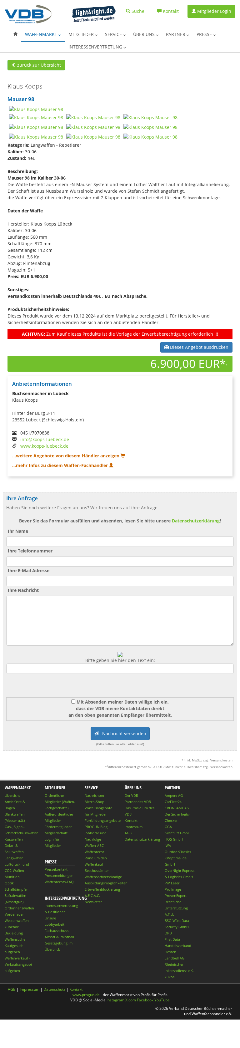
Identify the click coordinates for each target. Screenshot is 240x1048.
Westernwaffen (17, 920)
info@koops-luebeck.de (44, 439)
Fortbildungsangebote (103, 820)
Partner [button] (176, 34)
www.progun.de (86, 994)
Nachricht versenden (122, 733)
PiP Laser (172, 883)
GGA (168, 826)
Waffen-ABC (94, 845)
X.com (130, 1000)
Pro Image (173, 889)
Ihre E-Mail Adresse (28, 570)
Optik (9, 883)
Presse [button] (205, 34)
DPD (168, 933)
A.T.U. (169, 914)
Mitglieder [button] (81, 34)
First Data (172, 939)
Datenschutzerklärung (196, 521)
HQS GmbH (174, 839)
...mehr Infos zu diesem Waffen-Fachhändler (60, 465)
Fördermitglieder (58, 826)
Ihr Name (18, 531)
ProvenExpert (176, 895)
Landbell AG (174, 958)
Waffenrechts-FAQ (59, 881)
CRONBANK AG (177, 808)
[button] (15, 34)
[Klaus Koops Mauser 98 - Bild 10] (150, 136)
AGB (128, 833)
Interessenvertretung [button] (95, 47)
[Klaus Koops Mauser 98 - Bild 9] (93, 136)
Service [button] (114, 34)
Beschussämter (97, 870)
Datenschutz (54, 989)
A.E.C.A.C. (92, 895)
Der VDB (131, 795)
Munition (12, 876)
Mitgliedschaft (56, 833)
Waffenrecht (94, 851)
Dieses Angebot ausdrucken (198, 347)
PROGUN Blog (96, 826)
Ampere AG (174, 795)
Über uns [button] (144, 34)
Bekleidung (14, 933)
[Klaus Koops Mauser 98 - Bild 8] (36, 136)
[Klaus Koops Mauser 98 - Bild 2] (36, 117)
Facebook (145, 1000)
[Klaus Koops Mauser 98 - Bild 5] (36, 127)
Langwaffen (14, 858)
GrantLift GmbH (177, 833)
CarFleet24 (173, 801)
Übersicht (12, 795)
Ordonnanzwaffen (19, 908)
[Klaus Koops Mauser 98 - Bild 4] (150, 117)
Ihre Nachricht (23, 590)
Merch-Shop (94, 801)
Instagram (115, 1000)
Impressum (133, 826)
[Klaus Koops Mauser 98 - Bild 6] (93, 127)
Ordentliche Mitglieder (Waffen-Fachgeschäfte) (60, 801)
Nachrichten (94, 795)
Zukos (169, 976)
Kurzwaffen (14, 839)
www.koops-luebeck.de (44, 446)
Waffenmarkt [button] (41, 34)
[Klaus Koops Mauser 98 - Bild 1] (36, 109)
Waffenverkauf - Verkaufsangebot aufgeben (18, 964)
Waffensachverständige (103, 876)
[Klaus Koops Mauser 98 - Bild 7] (150, 127)
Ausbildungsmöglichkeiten (106, 883)
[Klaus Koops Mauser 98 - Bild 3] (93, 117)
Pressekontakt (56, 869)
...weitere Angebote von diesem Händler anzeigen (66, 456)
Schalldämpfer (16, 889)
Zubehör (11, 926)
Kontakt (131, 820)
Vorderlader (14, 914)
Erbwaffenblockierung (102, 889)
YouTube (162, 1000)
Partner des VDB (138, 801)
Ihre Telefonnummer (30, 551)
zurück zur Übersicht (38, 65)
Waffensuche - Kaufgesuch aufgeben (16, 945)
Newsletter (93, 901)
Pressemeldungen (59, 875)
